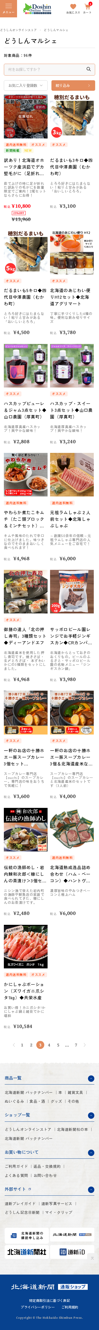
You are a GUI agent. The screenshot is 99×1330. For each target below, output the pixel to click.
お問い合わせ (45, 1175)
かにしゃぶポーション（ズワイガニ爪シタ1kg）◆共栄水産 (24, 990)
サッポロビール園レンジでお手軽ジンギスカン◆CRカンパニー (71, 636)
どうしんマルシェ (56, 30)
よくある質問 (16, 1175)
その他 (73, 1101)
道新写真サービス (57, 1203)
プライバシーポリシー (38, 1307)
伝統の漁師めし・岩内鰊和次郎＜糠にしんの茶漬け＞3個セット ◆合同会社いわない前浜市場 (25, 874)
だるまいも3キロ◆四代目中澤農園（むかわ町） (71, 166)
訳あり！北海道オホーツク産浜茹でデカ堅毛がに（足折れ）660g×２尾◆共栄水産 (24, 167)
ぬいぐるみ (14, 1101)
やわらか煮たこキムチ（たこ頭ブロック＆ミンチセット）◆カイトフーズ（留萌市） (24, 519)
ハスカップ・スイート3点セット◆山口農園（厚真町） (71, 410)
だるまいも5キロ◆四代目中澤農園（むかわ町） (25, 296)
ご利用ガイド (16, 1166)
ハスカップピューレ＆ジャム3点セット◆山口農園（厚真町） (25, 410)
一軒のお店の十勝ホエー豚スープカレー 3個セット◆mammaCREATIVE (24, 757)
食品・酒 (37, 1101)
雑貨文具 (75, 1092)
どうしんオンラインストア (18, 30)
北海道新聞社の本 (72, 1129)
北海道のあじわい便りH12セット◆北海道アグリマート (70, 296)
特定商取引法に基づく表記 (49, 1300)
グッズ (56, 1101)
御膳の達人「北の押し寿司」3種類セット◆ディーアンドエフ (25, 635)
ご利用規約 (69, 1307)
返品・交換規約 (47, 1166)
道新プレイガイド (20, 1203)
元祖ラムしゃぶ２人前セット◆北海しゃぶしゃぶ (70, 518)
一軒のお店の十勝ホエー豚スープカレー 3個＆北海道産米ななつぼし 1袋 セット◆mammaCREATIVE (71, 757)
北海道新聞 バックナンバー (29, 1092)
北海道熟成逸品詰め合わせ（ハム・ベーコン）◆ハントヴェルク (70, 874)
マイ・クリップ (58, 1212)
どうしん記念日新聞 (22, 1212)
